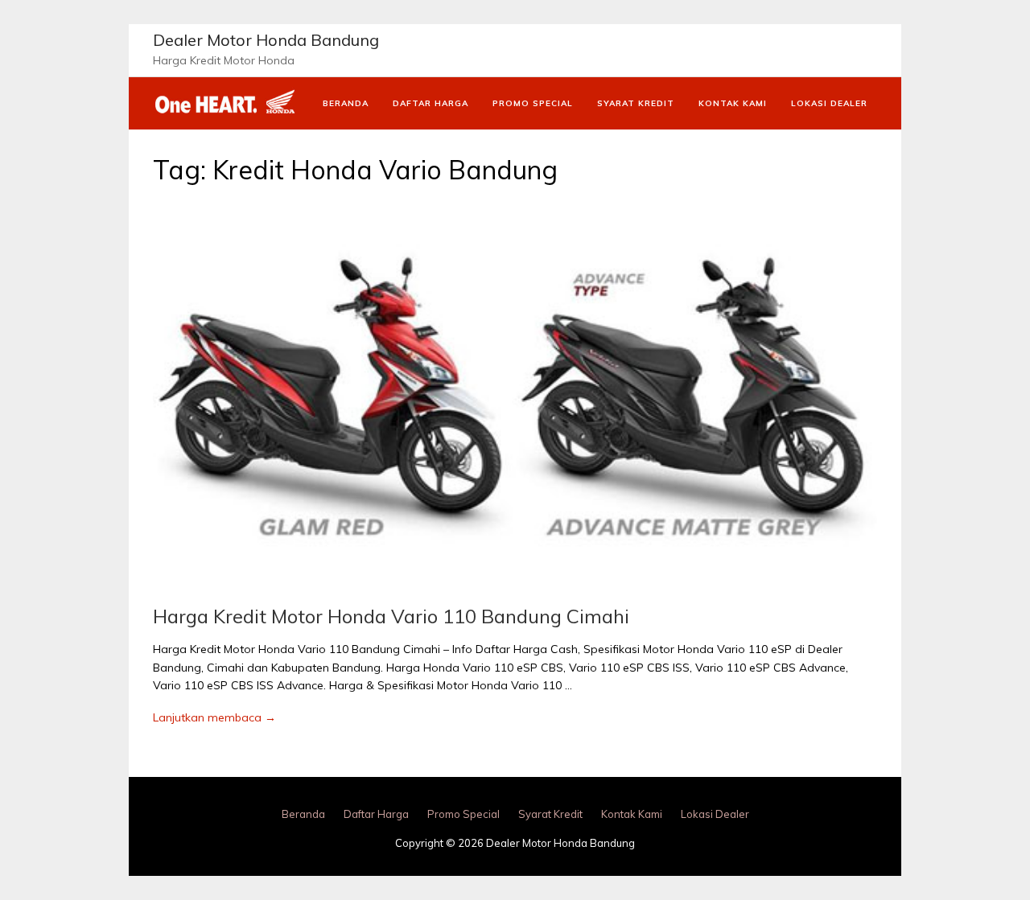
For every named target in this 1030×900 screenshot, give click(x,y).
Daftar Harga (430, 103)
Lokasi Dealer (829, 103)
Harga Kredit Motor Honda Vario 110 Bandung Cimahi (391, 616)
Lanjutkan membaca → (214, 717)
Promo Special (532, 103)
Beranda (346, 103)
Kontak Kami (732, 103)
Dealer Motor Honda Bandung (266, 40)
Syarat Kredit (635, 103)
